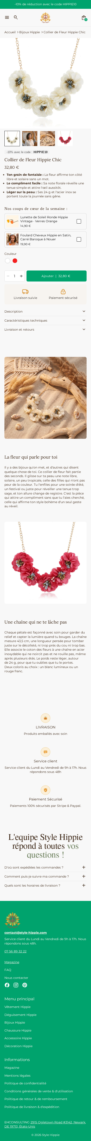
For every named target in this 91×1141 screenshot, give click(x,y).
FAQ (7, 970)
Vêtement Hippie (17, 1007)
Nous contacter (16, 978)
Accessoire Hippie (18, 1038)
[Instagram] (16, 985)
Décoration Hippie (18, 1046)
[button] (12, 138)
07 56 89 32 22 (15, 951)
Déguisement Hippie (20, 1015)
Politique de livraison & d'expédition (31, 1107)
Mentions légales (17, 1076)
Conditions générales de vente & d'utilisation (38, 1091)
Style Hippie (51, 1135)
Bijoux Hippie (29, 32)
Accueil (10, 32)
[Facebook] (7, 985)
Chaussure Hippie (17, 1030)
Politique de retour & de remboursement (35, 1099)
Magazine (11, 962)
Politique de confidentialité (25, 1083)
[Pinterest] (24, 985)
